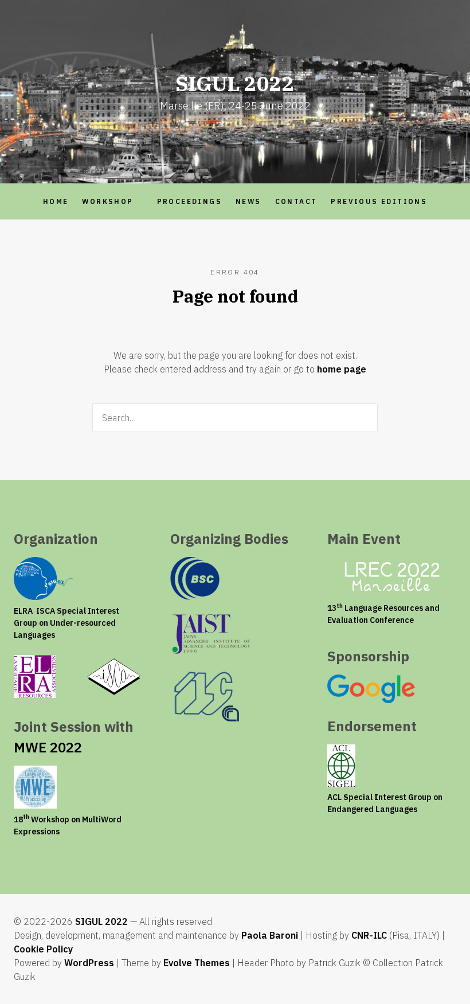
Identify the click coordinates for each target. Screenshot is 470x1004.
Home (56, 201)
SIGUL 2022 (101, 921)
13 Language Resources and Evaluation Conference (383, 614)
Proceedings (189, 201)
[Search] (365, 418)
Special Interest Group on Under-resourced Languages (66, 623)
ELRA (23, 611)
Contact (296, 201)
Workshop (107, 201)
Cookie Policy (43, 949)
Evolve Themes (196, 962)
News (248, 201)
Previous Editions (379, 201)
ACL (334, 797)
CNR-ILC (369, 935)
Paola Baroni (269, 935)
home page (341, 369)
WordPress (89, 962)
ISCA (45, 611)
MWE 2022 (48, 747)
